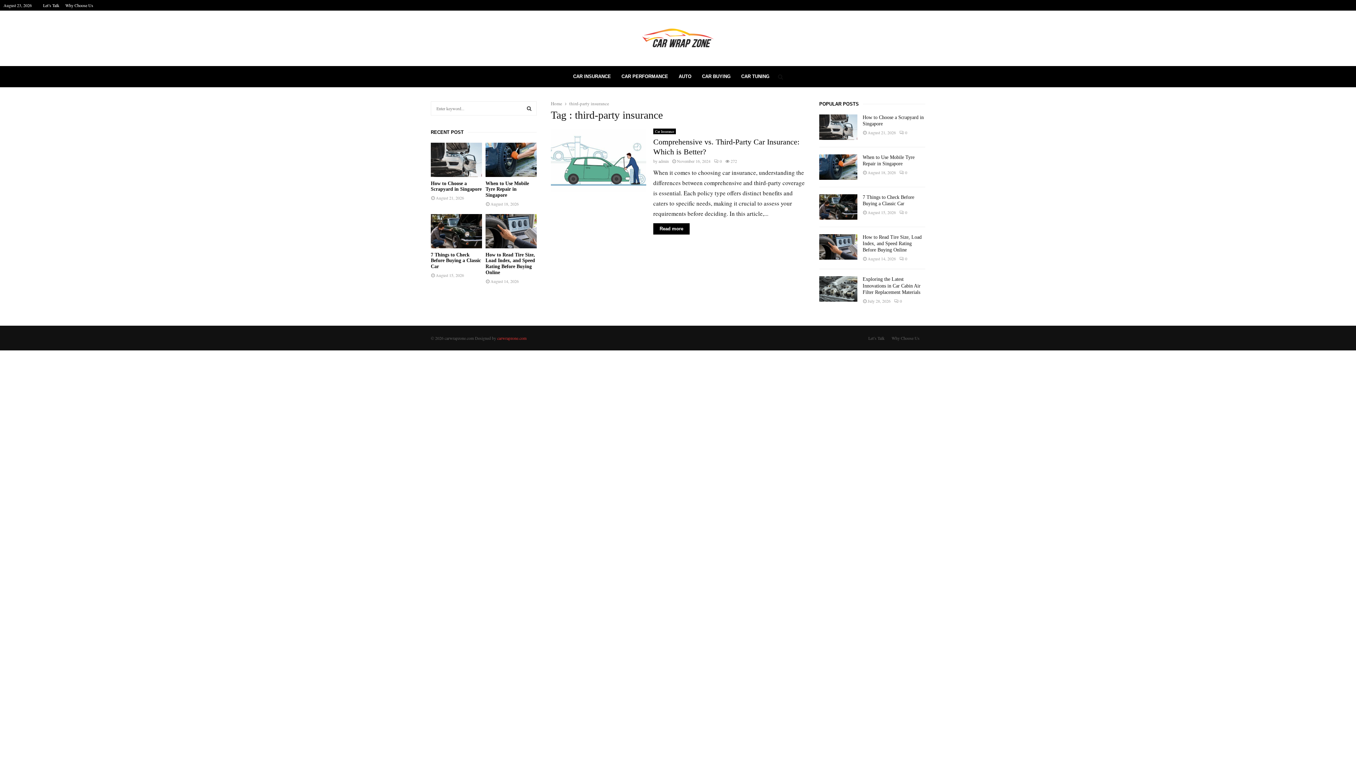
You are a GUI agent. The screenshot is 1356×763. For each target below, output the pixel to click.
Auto (685, 76)
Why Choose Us (79, 5)
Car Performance (645, 76)
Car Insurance (592, 76)
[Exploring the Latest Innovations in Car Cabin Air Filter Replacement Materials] (838, 289)
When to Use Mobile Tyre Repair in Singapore (507, 189)
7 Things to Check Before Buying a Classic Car (456, 261)
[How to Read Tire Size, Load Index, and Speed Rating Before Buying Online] (511, 231)
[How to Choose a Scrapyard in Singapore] (456, 160)
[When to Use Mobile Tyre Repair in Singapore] (511, 160)
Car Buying (716, 76)
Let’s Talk (51, 5)
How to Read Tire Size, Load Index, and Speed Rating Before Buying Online (510, 263)
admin (664, 161)
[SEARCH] (529, 108)
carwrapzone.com (512, 338)
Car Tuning (755, 76)
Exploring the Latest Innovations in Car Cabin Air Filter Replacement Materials (892, 286)
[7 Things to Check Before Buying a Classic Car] (456, 231)
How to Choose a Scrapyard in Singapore (456, 186)
